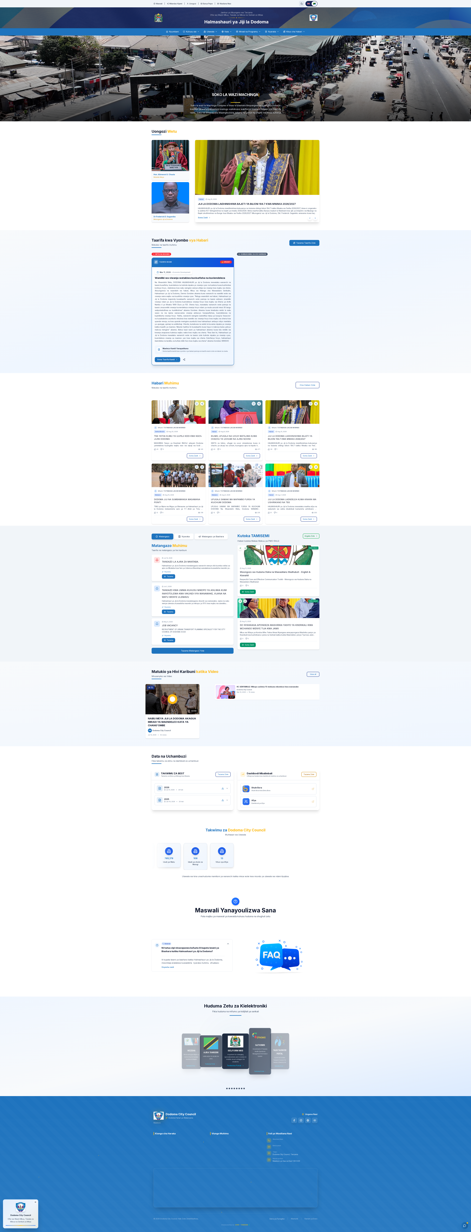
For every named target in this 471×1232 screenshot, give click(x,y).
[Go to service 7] (241, 1088)
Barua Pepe (208, 4)
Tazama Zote (223, 774)
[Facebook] (294, 1120)
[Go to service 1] (227, 1088)
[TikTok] (308, 1120)
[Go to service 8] (244, 1088)
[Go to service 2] (229, 1088)
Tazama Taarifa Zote (305, 243)
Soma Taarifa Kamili (166, 359)
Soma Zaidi (205, 218)
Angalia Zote (310, 536)
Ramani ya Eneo (311, 1219)
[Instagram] (301, 1120)
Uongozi (192, 4)
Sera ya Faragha (276, 1219)
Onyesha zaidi (168, 967)
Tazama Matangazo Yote (192, 651)
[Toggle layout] (35, 1202)
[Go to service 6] (239, 1088)
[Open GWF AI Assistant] (464, 1225)
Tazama (170, 576)
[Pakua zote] (223, 788)
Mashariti (294, 1219)
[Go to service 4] (234, 1088)
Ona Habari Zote (307, 385)
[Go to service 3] (232, 1088)
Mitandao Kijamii (175, 4)
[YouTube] (314, 1120)
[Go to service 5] (236, 1088)
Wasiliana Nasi (225, 4)
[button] (192, 955)
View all (313, 674)
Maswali (159, 4)
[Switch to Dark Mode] (301, 3)
